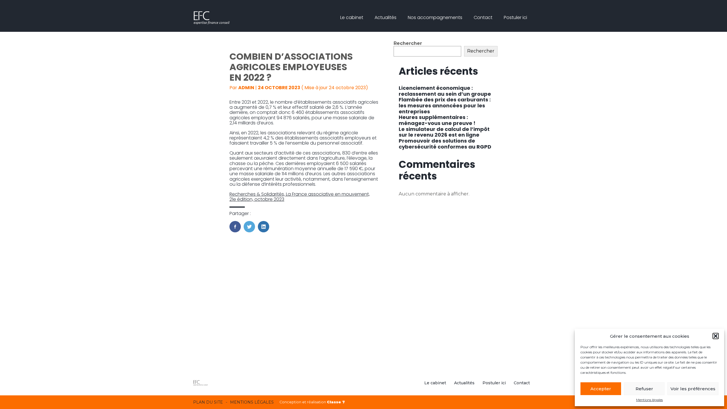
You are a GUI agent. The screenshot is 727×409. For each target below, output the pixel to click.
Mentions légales (649, 400)
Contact (483, 17)
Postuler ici (515, 17)
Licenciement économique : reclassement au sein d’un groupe (445, 90)
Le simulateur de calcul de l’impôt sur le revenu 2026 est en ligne (444, 132)
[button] (715, 336)
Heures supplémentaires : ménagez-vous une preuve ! (437, 120)
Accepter (600, 388)
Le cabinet (351, 17)
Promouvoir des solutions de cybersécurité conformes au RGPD (445, 143)
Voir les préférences (692, 388)
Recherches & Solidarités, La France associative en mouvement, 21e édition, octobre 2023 (299, 197)
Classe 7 (336, 402)
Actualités (385, 17)
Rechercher (408, 43)
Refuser (644, 388)
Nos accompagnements (435, 17)
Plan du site (208, 402)
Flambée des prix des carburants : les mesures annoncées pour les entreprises (445, 105)
